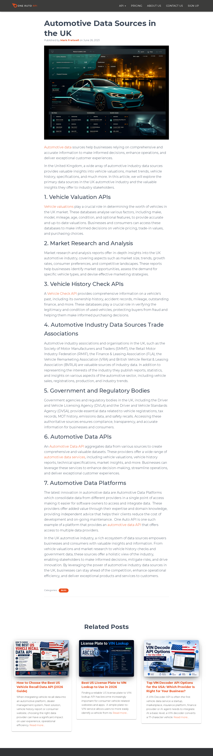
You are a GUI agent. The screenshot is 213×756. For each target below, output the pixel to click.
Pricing (136, 5)
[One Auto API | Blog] (24, 6)
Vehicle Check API (62, 294)
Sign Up (193, 5)
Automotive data (58, 147)
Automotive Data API (66, 446)
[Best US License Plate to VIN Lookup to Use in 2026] (106, 658)
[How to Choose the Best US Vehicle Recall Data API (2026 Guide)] (41, 658)
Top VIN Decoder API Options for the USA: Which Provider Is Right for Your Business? (170, 687)
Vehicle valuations (59, 207)
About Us (154, 5)
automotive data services (64, 457)
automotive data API (124, 525)
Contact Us (174, 5)
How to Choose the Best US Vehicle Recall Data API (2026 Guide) (40, 687)
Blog (63, 590)
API (121, 5)
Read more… (37, 725)
